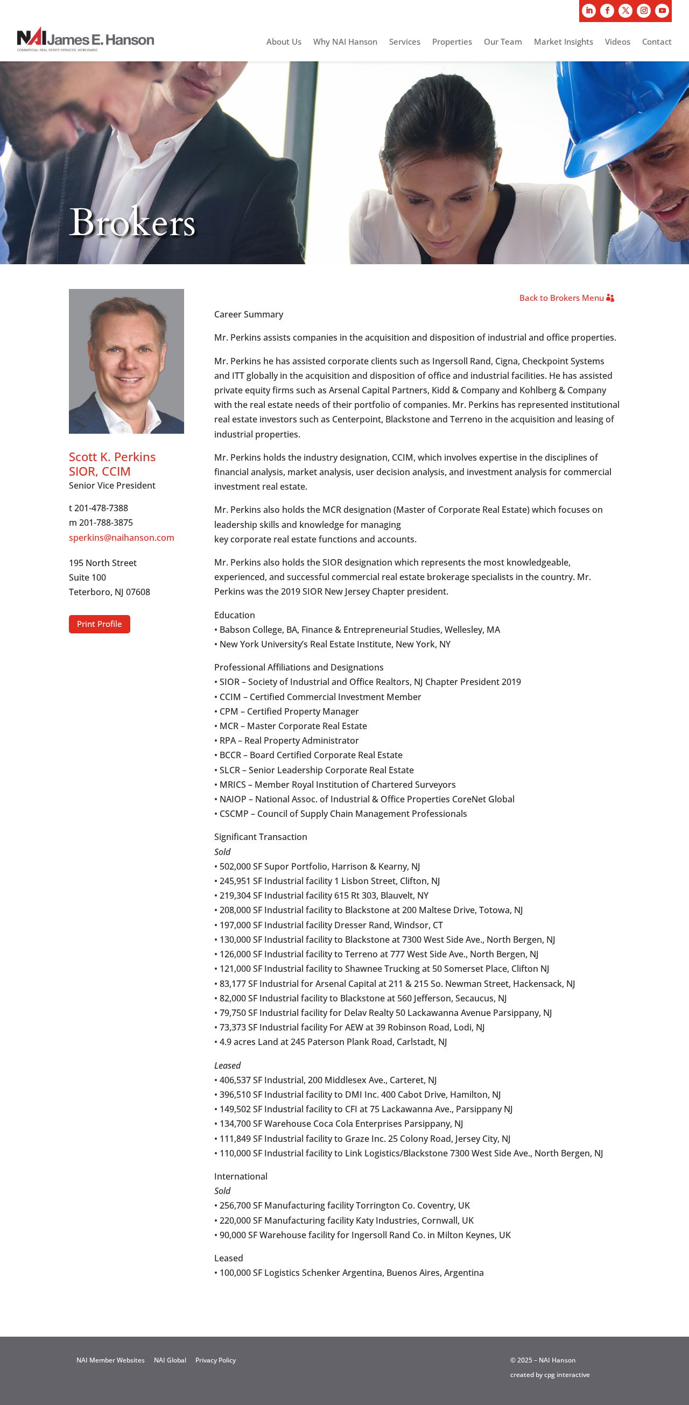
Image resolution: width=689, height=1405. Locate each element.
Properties (452, 42)
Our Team (503, 42)
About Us (283, 42)
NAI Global (170, 1360)
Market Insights (563, 42)
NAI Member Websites (110, 1360)
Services (404, 42)
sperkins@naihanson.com (121, 537)
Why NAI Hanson (345, 42)
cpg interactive (567, 1374)
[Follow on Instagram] (644, 11)
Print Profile (99, 623)
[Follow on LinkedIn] (589, 11)
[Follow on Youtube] (662, 11)
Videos (617, 42)
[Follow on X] (625, 11)
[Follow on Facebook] (607, 11)
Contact (657, 42)
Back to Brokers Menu (561, 297)
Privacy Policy (215, 1360)
